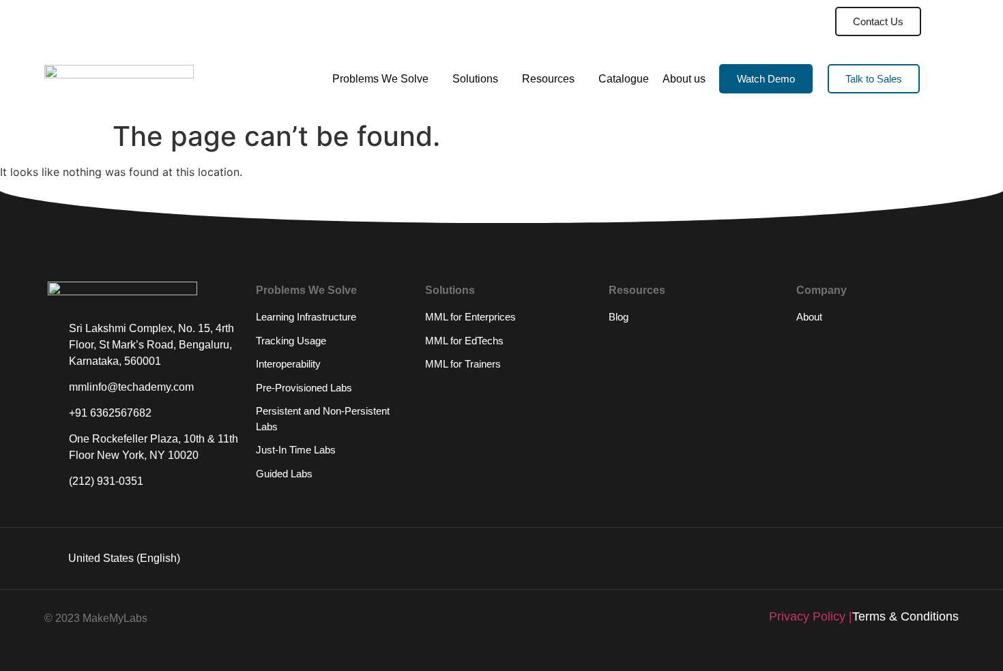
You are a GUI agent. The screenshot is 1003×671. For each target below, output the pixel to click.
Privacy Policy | (810, 616)
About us (684, 79)
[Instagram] (897, 558)
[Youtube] (860, 558)
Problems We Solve (380, 79)
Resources (548, 79)
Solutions (475, 79)
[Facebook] (935, 558)
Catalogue (623, 79)
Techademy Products (756, 21)
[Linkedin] (822, 558)
